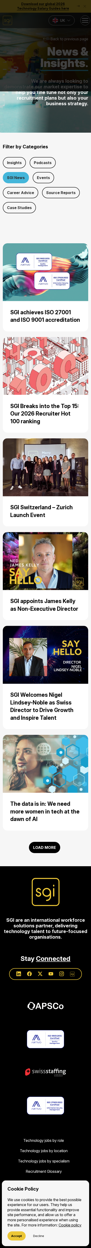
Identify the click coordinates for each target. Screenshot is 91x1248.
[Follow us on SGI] (72, 974)
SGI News (16, 177)
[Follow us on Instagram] (61, 974)
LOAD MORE (44, 847)
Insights (14, 162)
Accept (16, 1236)
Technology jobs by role (43, 1140)
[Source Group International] (46, 892)
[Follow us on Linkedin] (18, 974)
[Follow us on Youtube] (50, 974)
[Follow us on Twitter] (40, 974)
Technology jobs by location (44, 1150)
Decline (38, 1236)
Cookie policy (70, 1225)
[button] (45, 45)
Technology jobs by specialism (44, 1161)
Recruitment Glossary (44, 1171)
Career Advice (20, 192)
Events (43, 177)
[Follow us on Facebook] (29, 974)
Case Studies (19, 207)
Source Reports (61, 192)
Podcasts (43, 162)
